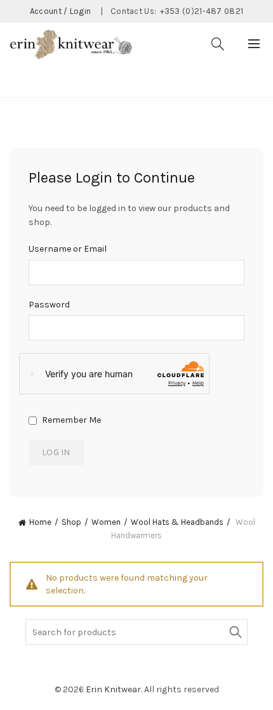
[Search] (218, 43)
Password (49, 304)
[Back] (25, 80)
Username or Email (68, 248)
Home (40, 522)
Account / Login (60, 11)
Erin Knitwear (113, 689)
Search (235, 632)
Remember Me (70, 420)
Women (106, 522)
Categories (79, 81)
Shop (71, 522)
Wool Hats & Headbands (177, 522)
